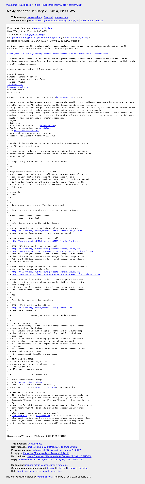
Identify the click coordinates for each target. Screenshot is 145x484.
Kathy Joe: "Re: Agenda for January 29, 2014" (46, 453)
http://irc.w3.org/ (46, 387)
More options (61, 17)
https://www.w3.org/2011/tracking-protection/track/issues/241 (46, 272)
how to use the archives (29, 471)
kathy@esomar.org (34, 34)
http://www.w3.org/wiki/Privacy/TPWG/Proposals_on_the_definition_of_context (54, 251)
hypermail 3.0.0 (44, 477)
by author (83, 468)
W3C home (11, 5)
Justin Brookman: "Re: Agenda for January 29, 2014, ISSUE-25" (59, 456)
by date (51, 468)
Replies (100, 20)
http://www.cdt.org (17, 87)
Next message (39, 20)
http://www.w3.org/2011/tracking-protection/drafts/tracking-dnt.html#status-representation (57, 54)
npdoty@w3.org (19, 415)
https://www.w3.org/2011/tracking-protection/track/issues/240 (46, 249)
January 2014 (75, 5)
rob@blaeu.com (47, 125)
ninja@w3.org (45, 128)
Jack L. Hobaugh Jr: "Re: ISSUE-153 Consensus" (53, 447)
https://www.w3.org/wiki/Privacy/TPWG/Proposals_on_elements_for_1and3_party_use (56, 274)
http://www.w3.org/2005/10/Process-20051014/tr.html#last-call (46, 241)
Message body (34, 17)
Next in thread (87, 20)
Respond (48, 17)
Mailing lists (25, 5)
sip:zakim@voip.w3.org (30, 382)
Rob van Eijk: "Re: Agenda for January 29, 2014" (56, 450)
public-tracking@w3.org (54, 5)
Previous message (57, 20)
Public (37, 5)
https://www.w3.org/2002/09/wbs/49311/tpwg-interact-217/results (47, 231)
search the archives (52, 471)
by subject (72, 468)
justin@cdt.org (15, 84)
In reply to (73, 20)
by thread (60, 468)
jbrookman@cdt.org (43, 28)
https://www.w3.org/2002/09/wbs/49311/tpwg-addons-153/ (42, 308)
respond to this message (37, 465)
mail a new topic (59, 465)
